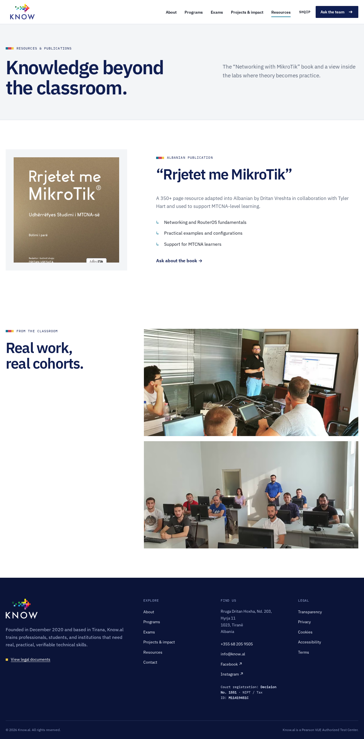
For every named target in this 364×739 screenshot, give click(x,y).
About (171, 12)
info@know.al (233, 654)
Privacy (304, 621)
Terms (303, 652)
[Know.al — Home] (22, 12)
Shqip (305, 12)
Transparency (310, 611)
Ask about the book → (179, 260)
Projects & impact (247, 12)
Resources (281, 12)
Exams (217, 12)
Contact (150, 662)
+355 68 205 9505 (237, 644)
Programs (194, 12)
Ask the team (332, 12)
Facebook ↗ (232, 664)
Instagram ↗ (232, 674)
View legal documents (30, 659)
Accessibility (309, 642)
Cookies (305, 632)
